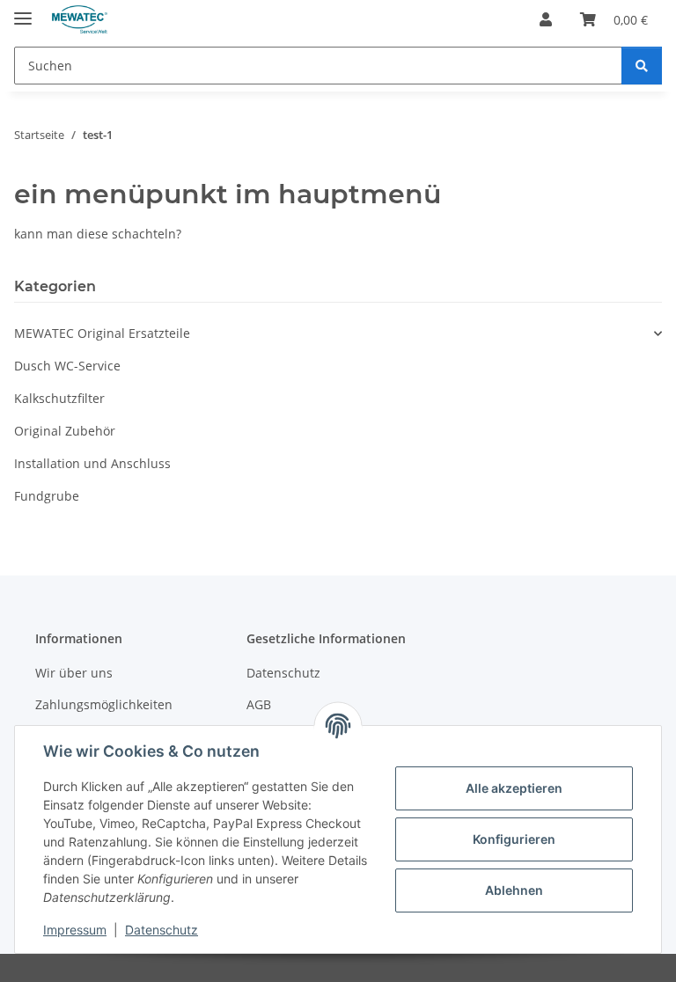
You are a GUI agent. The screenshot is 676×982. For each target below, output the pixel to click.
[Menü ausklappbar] (23, 11)
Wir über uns (74, 672)
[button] (545, 19)
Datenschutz (161, 929)
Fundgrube (46, 495)
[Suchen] (641, 65)
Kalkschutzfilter (59, 398)
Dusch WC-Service (67, 365)
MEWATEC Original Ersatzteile (102, 333)
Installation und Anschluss (92, 463)
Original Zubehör (64, 430)
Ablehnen (514, 890)
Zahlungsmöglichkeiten (104, 704)
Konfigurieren (514, 839)
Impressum (75, 929)
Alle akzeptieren (514, 787)
